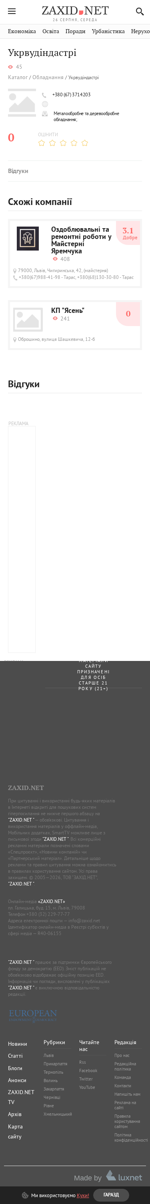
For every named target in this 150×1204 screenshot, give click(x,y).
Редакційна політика (125, 1066)
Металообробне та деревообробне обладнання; (86, 116)
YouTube (87, 1087)
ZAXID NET (75, 10)
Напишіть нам (127, 1094)
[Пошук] (138, 11)
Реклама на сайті (125, 1105)
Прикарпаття (55, 1064)
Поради (76, 31)
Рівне (49, 1105)
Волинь (51, 1080)
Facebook (88, 1070)
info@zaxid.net (84, 920)
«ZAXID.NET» (51, 901)
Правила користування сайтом (127, 1121)
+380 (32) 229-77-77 (48, 914)
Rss (82, 1062)
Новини (17, 1043)
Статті (15, 1055)
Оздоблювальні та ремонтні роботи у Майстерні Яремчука (81, 241)
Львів (49, 1055)
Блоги (15, 1068)
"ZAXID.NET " (21, 820)
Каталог (18, 77)
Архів (15, 1114)
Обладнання (48, 77)
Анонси (17, 1080)
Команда (122, 1077)
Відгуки (18, 171)
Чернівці (52, 1097)
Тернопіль (53, 1072)
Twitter (86, 1079)
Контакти (122, 1086)
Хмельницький (58, 1114)
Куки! (83, 1195)
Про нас (122, 1055)
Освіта (50, 31)
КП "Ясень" (67, 311)
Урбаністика (108, 31)
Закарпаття (54, 1089)
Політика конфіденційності (131, 1137)
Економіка (22, 31)
